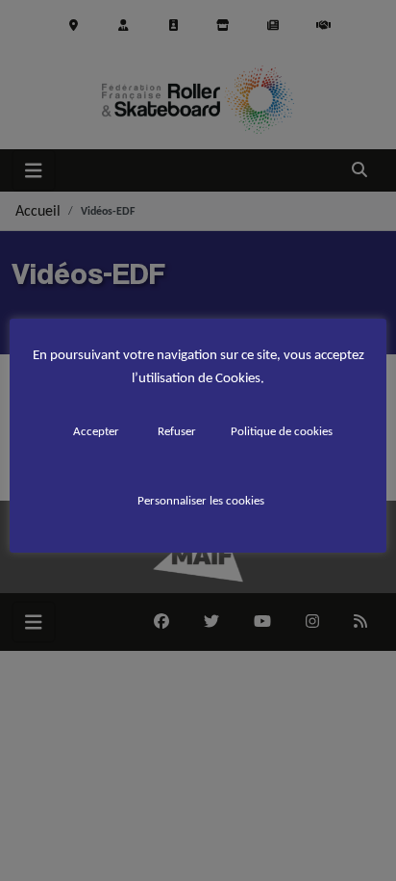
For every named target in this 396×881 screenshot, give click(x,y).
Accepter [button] (96, 431)
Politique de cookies (282, 431)
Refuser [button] (177, 431)
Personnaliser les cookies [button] (200, 500)
